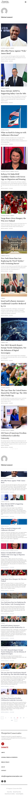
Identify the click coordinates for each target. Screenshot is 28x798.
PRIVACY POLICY (5, 762)
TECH (6, 342)
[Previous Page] (2, 717)
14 (20, 717)
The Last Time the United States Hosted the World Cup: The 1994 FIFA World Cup (14, 393)
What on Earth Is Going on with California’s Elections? (11, 529)
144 (12, 720)
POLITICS (7, 88)
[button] (25, 2)
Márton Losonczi (5, 492)
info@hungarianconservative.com (11, 776)
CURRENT (12, 48)
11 (11, 717)
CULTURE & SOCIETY (5, 48)
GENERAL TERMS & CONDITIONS (9, 757)
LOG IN (3, 767)
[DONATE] (2, 743)
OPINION (3, 129)
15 (23, 717)
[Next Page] (16, 720)
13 (17, 717)
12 (14, 717)
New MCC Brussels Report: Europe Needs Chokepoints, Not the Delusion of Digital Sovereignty (13, 652)
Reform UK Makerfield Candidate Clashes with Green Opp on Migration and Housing (13, 176)
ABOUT (3, 752)
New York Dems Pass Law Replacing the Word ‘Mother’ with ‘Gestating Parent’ (12, 261)
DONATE (4, 747)
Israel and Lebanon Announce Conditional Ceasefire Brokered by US (13, 303)
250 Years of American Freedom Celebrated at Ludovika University (13, 435)
